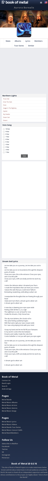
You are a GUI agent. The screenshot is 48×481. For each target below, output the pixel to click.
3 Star (7, 147)
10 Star (8, 129)
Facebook (5, 446)
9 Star (7, 131)
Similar (31, 45)
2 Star (7, 149)
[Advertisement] (24, 71)
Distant (5, 120)
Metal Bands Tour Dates (11, 427)
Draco (4, 105)
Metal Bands (7, 400)
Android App (6, 389)
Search (4, 386)
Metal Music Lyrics (9, 422)
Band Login (6, 383)
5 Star (7, 142)
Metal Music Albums (9, 402)
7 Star (7, 137)
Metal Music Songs (9, 411)
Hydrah (5, 111)
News (8, 41)
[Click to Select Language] (46, 2)
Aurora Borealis (24, 7)
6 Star (7, 139)
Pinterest (5, 458)
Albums (18, 41)
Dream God (6, 117)
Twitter (5, 449)
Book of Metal (19, 463)
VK (3, 452)
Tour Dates (19, 45)
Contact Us (6, 380)
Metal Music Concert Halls (12, 430)
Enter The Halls (7, 102)
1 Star (7, 152)
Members (38, 41)
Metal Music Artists (9, 405)
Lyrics (27, 41)
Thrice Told (6, 99)
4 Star (7, 144)
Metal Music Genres (9, 408)
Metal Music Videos (9, 424)
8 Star (7, 134)
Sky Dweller (6, 114)
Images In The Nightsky (9, 108)
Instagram (6, 455)
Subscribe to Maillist (10, 444)
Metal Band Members (10, 433)
